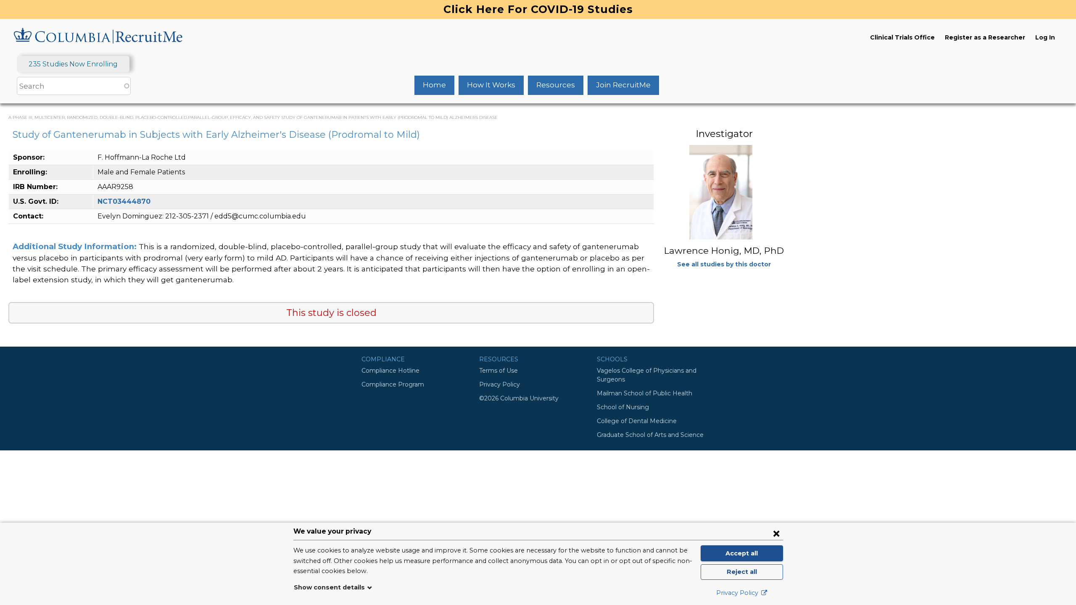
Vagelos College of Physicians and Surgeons (646, 375)
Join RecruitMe (623, 85)
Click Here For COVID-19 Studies (538, 9)
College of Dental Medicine (637, 421)
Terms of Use (498, 370)
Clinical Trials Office (902, 37)
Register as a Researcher (985, 37)
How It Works (491, 85)
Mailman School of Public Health (644, 393)
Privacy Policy (499, 384)
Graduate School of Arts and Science (650, 435)
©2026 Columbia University (519, 398)
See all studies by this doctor (724, 264)
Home (434, 85)
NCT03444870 (124, 201)
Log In (1045, 37)
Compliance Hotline (390, 370)
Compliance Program (392, 384)
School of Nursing (623, 407)
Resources (555, 85)
